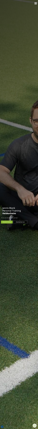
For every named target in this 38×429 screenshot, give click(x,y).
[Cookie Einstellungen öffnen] (2, 427)
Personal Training (7, 222)
